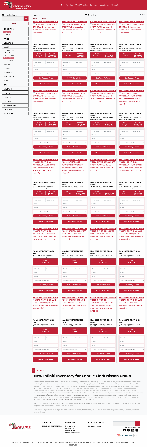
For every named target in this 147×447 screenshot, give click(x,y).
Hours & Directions (52, 426)
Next (43, 370)
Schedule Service (94, 426)
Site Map (54, 443)
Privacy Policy (42, 443)
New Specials (70, 430)
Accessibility (28, 443)
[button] (67, 5)
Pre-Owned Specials (72, 433)
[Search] (26, 18)
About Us (47, 423)
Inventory (70, 423)
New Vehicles (70, 426)
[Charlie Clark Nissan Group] (18, 4)
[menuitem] (15, 32)
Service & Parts (96, 423)
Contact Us (17, 443)
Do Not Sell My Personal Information (75, 443)
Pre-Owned (69, 428)
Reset (14, 23)
